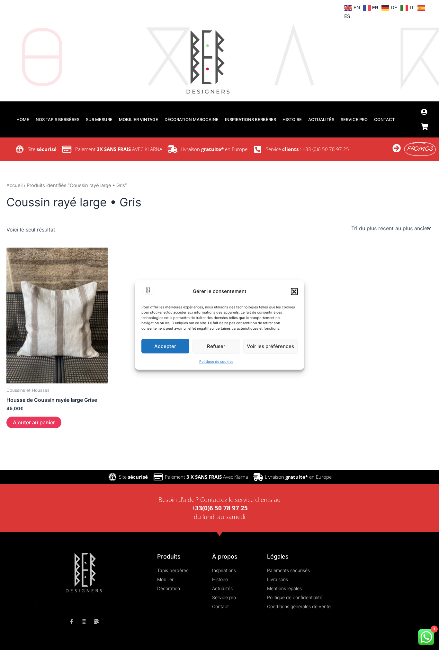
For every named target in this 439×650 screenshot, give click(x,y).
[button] (294, 291)
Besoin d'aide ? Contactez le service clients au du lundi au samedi (219, 508)
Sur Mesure (99, 119)
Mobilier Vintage (138, 119)
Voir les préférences (270, 346)
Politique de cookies (216, 361)
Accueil (14, 185)
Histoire (292, 119)
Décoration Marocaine (192, 119)
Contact (384, 119)
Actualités (321, 119)
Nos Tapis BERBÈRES (57, 119)
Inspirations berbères (250, 119)
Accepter (165, 346)
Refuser (216, 346)
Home (22, 119)
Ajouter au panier (34, 422)
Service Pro (354, 119)
